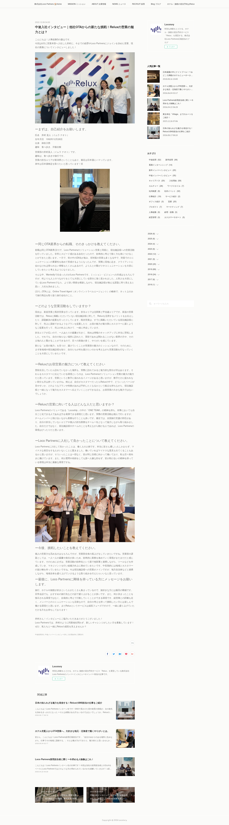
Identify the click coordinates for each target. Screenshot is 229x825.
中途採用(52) (39, 634)
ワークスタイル (175, 185)
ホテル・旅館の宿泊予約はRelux (181, 3)
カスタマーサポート (174, 217)
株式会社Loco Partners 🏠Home (48, 3)
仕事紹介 (155, 196)
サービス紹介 (172, 196)
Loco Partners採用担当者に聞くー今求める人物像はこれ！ (64, 759)
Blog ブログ (156, 3)
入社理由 (175, 180)
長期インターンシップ (160, 164)
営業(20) (80, 634)
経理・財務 (170, 212)
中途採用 (155, 159)
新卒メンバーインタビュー (162, 170)
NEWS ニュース (119, 3)
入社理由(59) (71, 634)
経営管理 (154, 217)
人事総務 (154, 212)
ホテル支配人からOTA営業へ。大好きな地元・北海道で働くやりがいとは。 (72, 730)
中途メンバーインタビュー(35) (56, 634)
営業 (172, 201)
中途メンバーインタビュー (162, 175)
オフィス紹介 (156, 201)
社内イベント (172, 191)
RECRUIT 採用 (138, 3)
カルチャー (156, 185)
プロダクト (155, 206)
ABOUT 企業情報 (99, 3)
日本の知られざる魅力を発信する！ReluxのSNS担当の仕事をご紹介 (68, 702)
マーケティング (174, 206)
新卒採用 (171, 159)
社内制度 (154, 191)
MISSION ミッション (77, 3)
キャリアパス (157, 180)
